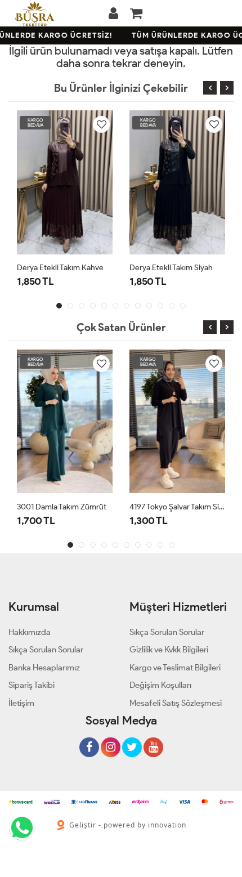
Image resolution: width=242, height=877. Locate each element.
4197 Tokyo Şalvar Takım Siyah (177, 507)
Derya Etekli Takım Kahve (60, 267)
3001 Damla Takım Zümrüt (61, 507)
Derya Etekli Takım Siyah (171, 267)
